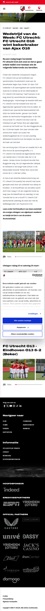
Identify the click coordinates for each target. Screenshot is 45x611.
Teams (5, 425)
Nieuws (15, 28)
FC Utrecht (7, 28)
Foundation (27, 421)
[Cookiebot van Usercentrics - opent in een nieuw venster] (32, 275)
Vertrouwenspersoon (11, 459)
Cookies (5, 596)
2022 (21, 28)
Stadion (6, 428)
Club (4, 421)
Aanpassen (21, 327)
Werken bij (7, 456)
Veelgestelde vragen (11, 448)
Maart (26, 28)
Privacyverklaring (8, 599)
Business (26, 428)
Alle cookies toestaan (22, 321)
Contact (6, 452)
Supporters (7, 432)
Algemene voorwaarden (10, 602)
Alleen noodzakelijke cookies (22, 334)
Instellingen (33, 314)
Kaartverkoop (28, 425)
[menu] (4, 8)
